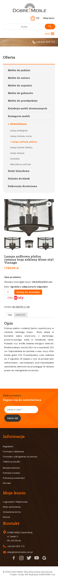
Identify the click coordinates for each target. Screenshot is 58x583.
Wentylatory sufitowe (20, 164)
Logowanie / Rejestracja (15, 501)
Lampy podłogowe (19, 130)
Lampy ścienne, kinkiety (21, 147)
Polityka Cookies (11, 472)
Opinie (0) (20, 315)
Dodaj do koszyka (28, 292)
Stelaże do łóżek (19, 178)
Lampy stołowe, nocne (21, 136)
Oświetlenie (18, 124)
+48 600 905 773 (45, 41)
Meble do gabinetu (20, 93)
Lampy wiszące (17, 153)
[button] (47, 34)
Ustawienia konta (12, 511)
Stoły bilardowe (18, 171)
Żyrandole (15, 158)
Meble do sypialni (20, 85)
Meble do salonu (19, 77)
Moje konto (48, 18)
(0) (38, 18)
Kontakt (7, 483)
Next (51, 218)
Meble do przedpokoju (22, 100)
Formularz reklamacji (13, 451)
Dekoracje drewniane (22, 186)
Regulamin (8, 446)
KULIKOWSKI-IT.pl (47, 574)
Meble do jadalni (19, 70)
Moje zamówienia (11, 506)
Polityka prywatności (14, 478)
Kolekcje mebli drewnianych (27, 108)
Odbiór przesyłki (11, 461)
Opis (10, 315)
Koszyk (6, 517)
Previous (7, 218)
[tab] (9, 315)
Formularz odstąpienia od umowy (20, 456)
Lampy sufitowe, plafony (24, 142)
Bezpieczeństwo (11, 467)
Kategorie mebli (19, 116)
